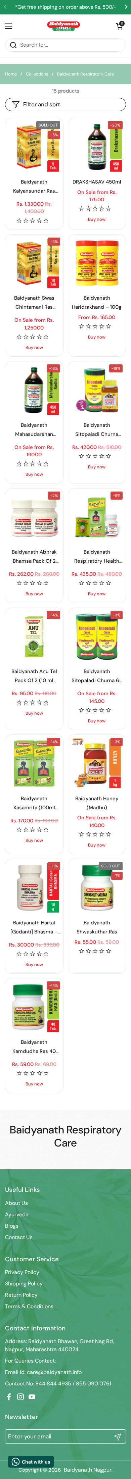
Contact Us (19, 1237)
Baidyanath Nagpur (88, 1469)
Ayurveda (17, 1214)
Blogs (11, 1225)
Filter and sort (41, 104)
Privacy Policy (22, 1272)
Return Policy (21, 1294)
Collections (37, 74)
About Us (16, 1203)
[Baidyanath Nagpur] (64, 26)
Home (11, 74)
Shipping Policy (24, 1283)
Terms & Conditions (29, 1306)
